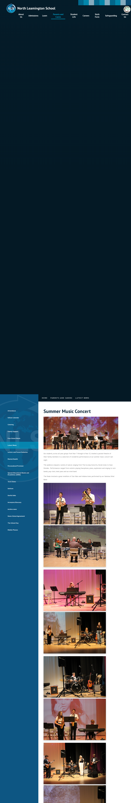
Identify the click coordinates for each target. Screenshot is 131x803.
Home (44, 398)
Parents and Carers (61, 398)
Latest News (82, 398)
